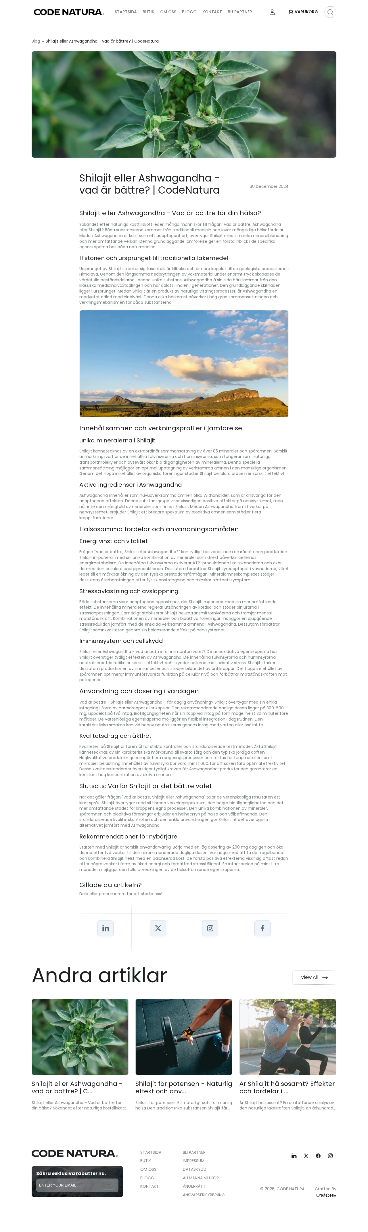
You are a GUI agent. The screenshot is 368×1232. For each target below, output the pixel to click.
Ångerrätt (194, 1186)
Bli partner (194, 1152)
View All (309, 977)
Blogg (147, 1178)
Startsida (150, 1152)
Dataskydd (194, 1169)
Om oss (148, 1169)
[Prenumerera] (109, 1184)
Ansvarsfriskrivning (204, 1195)
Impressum (193, 1161)
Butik (145, 1161)
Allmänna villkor (201, 1178)
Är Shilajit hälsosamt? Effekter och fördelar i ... (287, 1087)
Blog (36, 41)
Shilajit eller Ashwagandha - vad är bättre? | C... (77, 1087)
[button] (303, 12)
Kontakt (149, 1186)
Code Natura (290, 1189)
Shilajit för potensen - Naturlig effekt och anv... (183, 1087)
